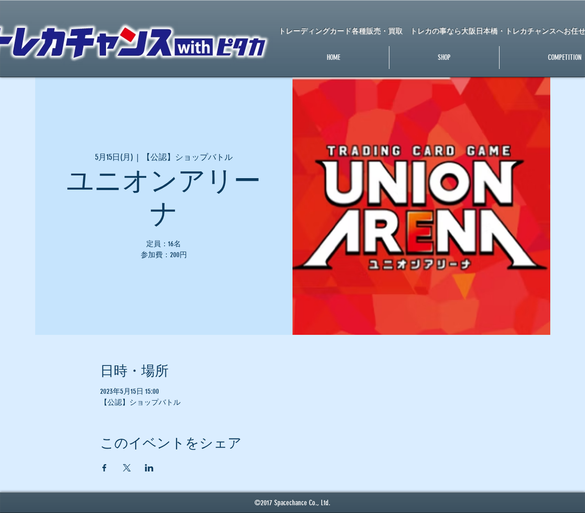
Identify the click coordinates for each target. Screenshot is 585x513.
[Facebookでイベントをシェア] (104, 467)
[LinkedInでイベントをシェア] (149, 467)
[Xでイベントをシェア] (126, 467)
